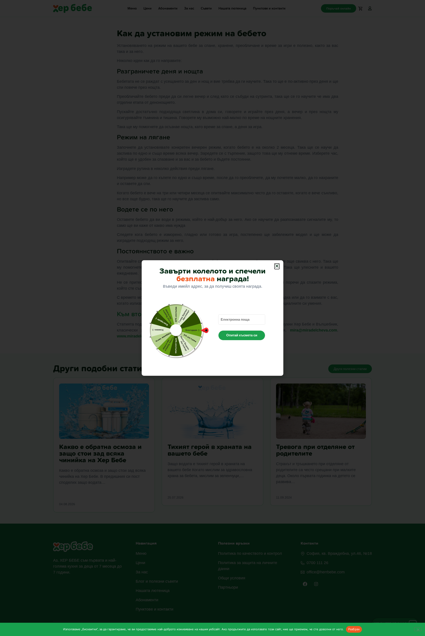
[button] (277, 266)
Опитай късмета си (241, 335)
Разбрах (354, 629)
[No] (418, 629)
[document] (212, 318)
